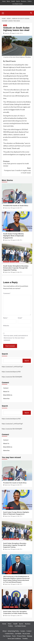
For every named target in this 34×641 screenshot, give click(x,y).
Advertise (6, 398)
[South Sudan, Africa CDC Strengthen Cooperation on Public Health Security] (17, 599)
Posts (14, 636)
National (6, 201)
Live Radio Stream (17, 4)
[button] (3, 13)
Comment (7, 293)
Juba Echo (7, 33)
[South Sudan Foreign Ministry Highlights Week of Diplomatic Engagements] (17, 221)
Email (20, 318)
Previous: (16, 164)
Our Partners (7, 636)
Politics (30, 1)
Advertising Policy (13, 631)
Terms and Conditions (14, 638)
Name (5, 318)
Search (5, 354)
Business (23, 1)
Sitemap (29, 636)
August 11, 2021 (16, 33)
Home (4, 1)
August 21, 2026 (15, 615)
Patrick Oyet (7, 208)
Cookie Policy (9, 633)
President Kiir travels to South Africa (15, 205)
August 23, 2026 (15, 208)
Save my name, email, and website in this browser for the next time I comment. (16, 338)
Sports (18, 1)
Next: (17, 170)
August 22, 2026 (15, 240)
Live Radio (18, 633)
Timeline (25, 638)
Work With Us (7, 395)
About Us (6, 391)
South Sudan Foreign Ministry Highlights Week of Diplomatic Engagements (13, 236)
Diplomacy (6, 229)
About (5, 631)
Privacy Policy (21, 636)
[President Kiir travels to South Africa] (17, 193)
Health (13, 1)
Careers (22, 631)
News (8, 1)
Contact (5, 388)
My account (26, 633)
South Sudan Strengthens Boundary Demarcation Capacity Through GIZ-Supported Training (15, 268)
